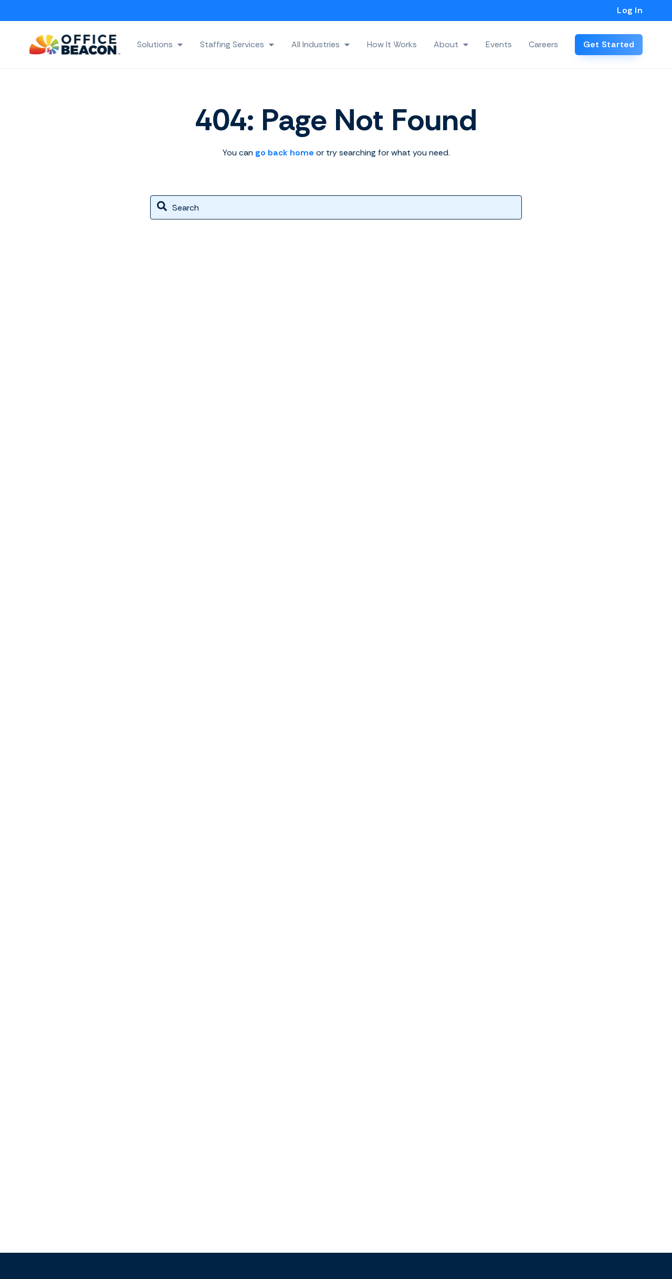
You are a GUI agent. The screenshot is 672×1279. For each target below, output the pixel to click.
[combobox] (336, 207)
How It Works (392, 44)
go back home (284, 152)
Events (499, 44)
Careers (543, 44)
